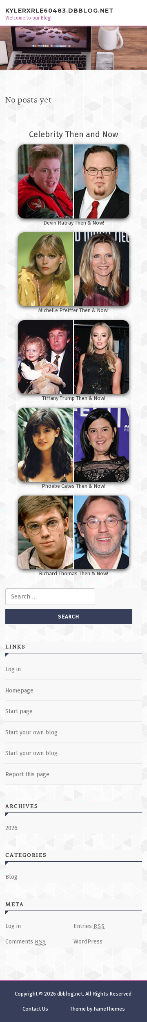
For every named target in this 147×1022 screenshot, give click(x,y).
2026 (11, 828)
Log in (13, 669)
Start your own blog (31, 732)
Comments (25, 941)
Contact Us (35, 1009)
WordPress (88, 941)
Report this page (27, 774)
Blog (11, 877)
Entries (89, 926)
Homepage (19, 690)
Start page (19, 711)
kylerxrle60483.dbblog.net (59, 10)
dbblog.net (70, 994)
